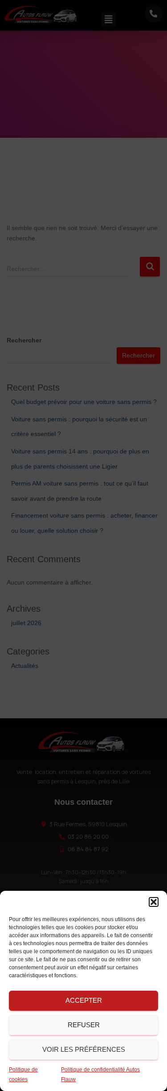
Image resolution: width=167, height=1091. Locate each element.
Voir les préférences (83, 1049)
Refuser (84, 1025)
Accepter (83, 1000)
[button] (153, 902)
